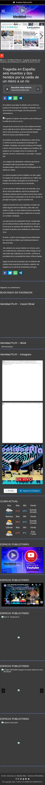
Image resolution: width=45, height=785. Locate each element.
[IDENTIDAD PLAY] (22, 12)
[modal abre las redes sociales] (20, 98)
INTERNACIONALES (14, 60)
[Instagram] (18, 778)
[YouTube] (23, 778)
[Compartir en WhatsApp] (15, 98)
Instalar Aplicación (23, 2)
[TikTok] (21, 778)
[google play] (29, 778)
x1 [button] (38, 89)
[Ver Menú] (3, 11)
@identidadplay (7, 347)
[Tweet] (10, 98)
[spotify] (26, 778)
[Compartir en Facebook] (5, 98)
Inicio (4, 60)
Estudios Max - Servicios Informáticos (30, 776)
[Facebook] (16, 778)
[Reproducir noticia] (7, 89)
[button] (41, 36)
